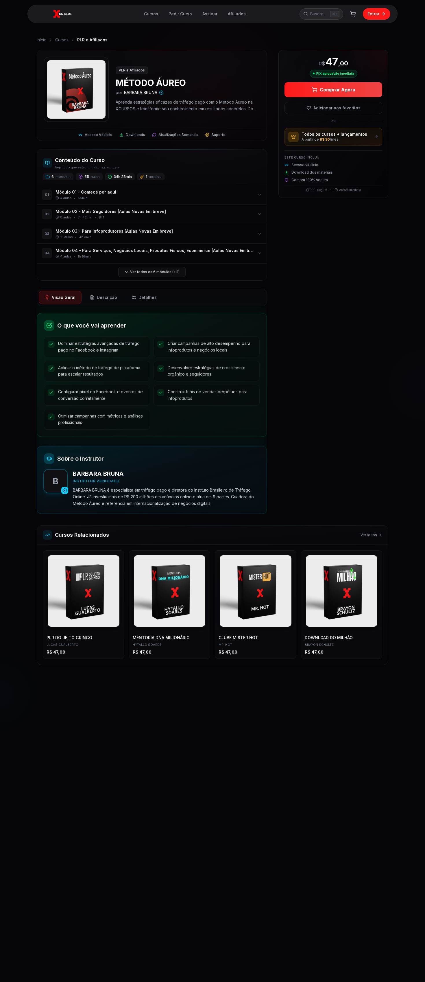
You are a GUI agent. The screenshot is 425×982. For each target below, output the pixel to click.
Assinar (209, 13)
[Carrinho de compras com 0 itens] (353, 14)
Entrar (373, 13)
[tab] (60, 297)
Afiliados (237, 13)
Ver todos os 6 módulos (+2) (155, 272)
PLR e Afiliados (92, 39)
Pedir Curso (180, 13)
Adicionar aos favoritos (337, 107)
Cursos (151, 13)
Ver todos (369, 535)
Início (42, 39)
